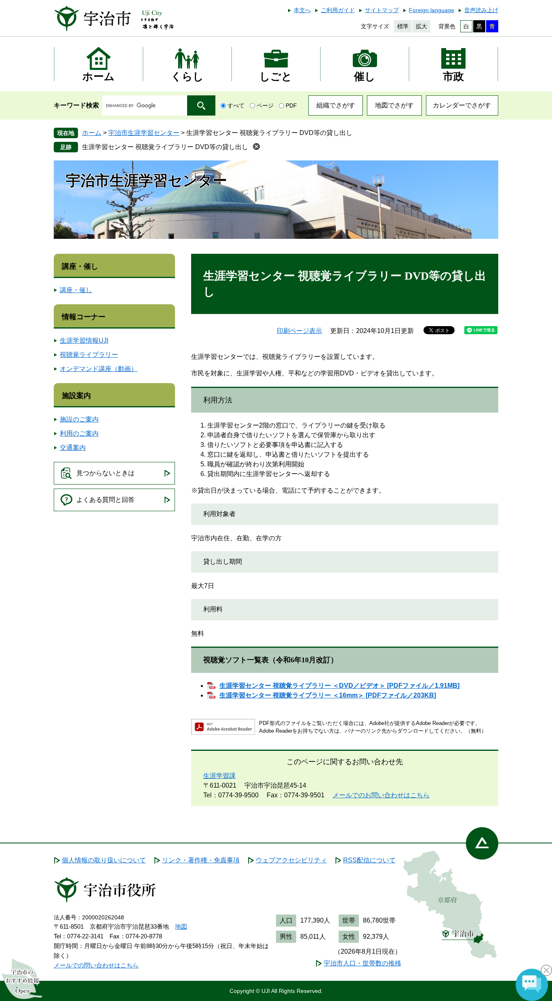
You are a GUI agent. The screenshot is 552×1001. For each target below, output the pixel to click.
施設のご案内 (79, 419)
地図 (181, 926)
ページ (265, 105)
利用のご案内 (79, 433)
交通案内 (73, 447)
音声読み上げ (481, 10)
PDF (291, 105)
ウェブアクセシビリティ (291, 860)
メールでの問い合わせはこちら (96, 965)
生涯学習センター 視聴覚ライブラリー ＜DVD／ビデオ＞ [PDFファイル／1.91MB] (339, 685)
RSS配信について (369, 860)
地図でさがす (394, 105)
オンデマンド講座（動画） (98, 368)
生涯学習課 (219, 775)
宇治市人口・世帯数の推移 (362, 963)
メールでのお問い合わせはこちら (381, 795)
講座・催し (80, 266)
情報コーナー (83, 317)
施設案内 (76, 396)
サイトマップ (382, 10)
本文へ (302, 10)
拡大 (421, 26)
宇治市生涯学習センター (143, 132)
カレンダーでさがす (462, 105)
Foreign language (431, 10)
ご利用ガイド (338, 10)
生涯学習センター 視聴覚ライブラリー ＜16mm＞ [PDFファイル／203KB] (327, 695)
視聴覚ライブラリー (89, 354)
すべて (236, 105)
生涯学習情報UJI (84, 340)
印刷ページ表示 (299, 330)
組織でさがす (335, 105)
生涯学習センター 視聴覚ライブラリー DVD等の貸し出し (165, 146)
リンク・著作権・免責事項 (201, 860)
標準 (403, 26)
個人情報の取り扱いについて (104, 860)
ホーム (91, 132)
